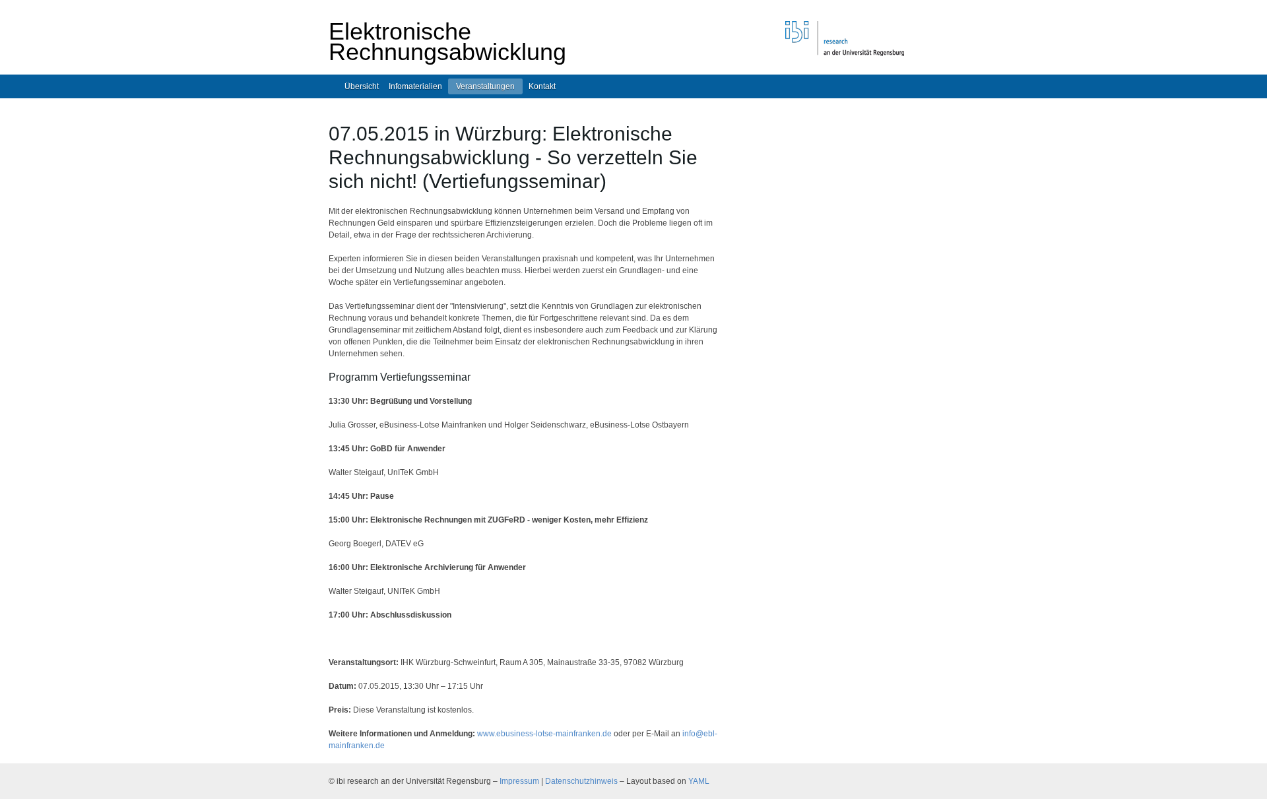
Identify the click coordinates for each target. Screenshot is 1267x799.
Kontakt (542, 86)
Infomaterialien (415, 86)
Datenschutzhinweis (581, 781)
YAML (698, 781)
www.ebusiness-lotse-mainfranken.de (544, 733)
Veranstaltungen (485, 86)
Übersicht (361, 86)
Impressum (519, 781)
